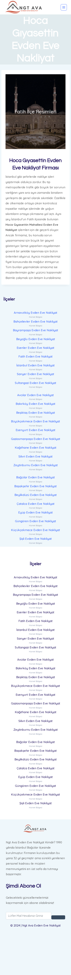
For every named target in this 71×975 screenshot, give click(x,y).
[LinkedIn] (35, 955)
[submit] (58, 917)
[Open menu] (64, 7)
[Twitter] (35, 946)
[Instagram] (35, 964)
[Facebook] (35, 938)
